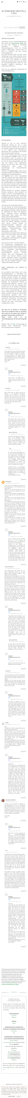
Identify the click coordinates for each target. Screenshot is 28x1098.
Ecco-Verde (14, 1015)
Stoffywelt (14, 1060)
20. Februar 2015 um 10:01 (12, 672)
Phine (7, 723)
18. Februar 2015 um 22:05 (12, 390)
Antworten (23, 365)
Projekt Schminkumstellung (14, 371)
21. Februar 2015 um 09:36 (15, 660)
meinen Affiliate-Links (9, 1067)
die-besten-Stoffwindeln (9, 1042)
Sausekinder (10, 1056)
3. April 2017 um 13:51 (11, 852)
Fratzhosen (14, 1050)
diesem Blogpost (19, 540)
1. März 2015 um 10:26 (11, 801)
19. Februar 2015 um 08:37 (15, 536)
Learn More (11, 1096)
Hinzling (10, 1052)
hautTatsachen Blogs (17, 43)
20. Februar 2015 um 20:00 (16, 641)
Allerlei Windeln (14, 1040)
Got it (18, 1096)
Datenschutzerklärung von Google (10, 984)
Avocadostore (14, 1031)
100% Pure (14, 1017)
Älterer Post (22, 992)
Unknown (8, 481)
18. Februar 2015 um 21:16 (12, 349)
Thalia (13, 1023)
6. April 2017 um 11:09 (14, 901)
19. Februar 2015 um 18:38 (12, 568)
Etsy (14, 1033)
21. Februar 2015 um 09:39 (15, 699)
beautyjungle (13, 432)
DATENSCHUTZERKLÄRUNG (16, 1084)
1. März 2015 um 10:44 (14, 830)
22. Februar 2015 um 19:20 (12, 724)
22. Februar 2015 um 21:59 (15, 761)
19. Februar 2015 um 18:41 (16, 434)
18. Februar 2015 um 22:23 (15, 375)
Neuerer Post (5, 992)
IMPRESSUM (8, 1084)
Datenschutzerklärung (11, 982)
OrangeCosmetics (10, 800)
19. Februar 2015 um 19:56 (15, 613)
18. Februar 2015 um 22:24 (15, 416)
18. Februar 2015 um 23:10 (12, 483)
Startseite (14, 992)
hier (21, 54)
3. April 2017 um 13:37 (15, 450)
